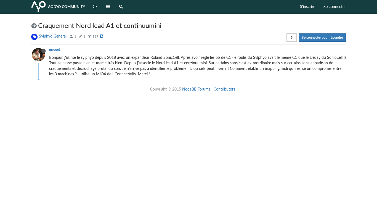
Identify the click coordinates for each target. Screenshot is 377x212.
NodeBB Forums (196, 89)
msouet (54, 49)
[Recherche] (121, 7)
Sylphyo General (53, 36)
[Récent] (95, 7)
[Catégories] (108, 7)
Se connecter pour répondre (322, 37)
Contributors (224, 89)
